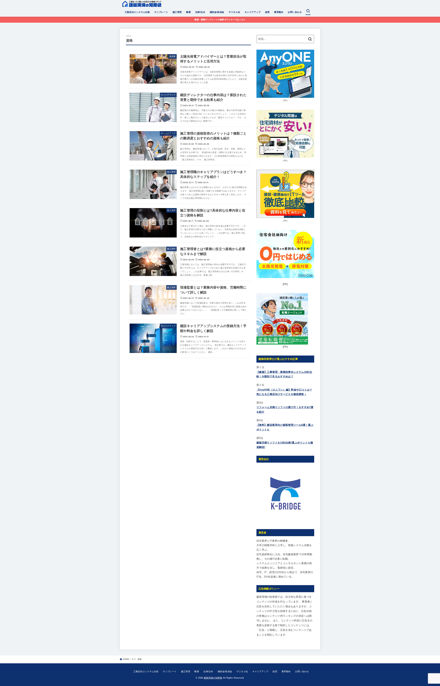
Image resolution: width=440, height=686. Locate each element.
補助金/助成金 (217, 12)
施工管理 (177, 12)
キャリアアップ (253, 12)
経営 (267, 12)
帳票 (188, 12)
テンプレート (161, 12)
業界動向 (278, 12)
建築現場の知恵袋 (213, 678)
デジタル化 (234, 12)
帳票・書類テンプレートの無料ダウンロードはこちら (220, 19)
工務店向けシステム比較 (137, 12)
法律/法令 (200, 12)
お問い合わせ (294, 12)
